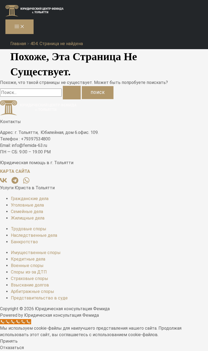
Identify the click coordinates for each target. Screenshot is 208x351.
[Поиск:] (41, 92)
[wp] (26, 182)
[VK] (4, 182)
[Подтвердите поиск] (72, 92)
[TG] (15, 182)
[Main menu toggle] (19, 26)
